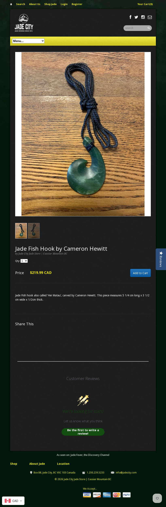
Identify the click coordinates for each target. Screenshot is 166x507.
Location (63, 463)
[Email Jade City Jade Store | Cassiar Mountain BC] (150, 17)
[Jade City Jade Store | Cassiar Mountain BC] (27, 22)
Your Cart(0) (145, 4)
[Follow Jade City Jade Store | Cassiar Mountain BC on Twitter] (136, 17)
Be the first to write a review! (83, 432)
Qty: (17, 260)
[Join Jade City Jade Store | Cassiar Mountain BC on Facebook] (130, 17)
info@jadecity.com (126, 472)
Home (11, 5)
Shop (13, 463)
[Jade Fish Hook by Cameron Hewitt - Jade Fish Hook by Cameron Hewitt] (83, 134)
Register (77, 4)
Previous (18, 234)
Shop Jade (50, 4)
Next (148, 234)
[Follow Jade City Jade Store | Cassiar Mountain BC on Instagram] (143, 17)
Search (20, 4)
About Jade (37, 463)
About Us (34, 4)
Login (64, 4)
